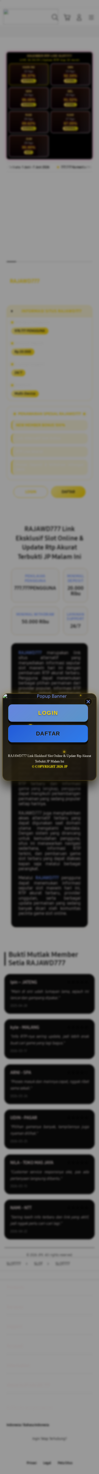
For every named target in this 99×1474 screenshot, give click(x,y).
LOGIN (48, 713)
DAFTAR (48, 734)
